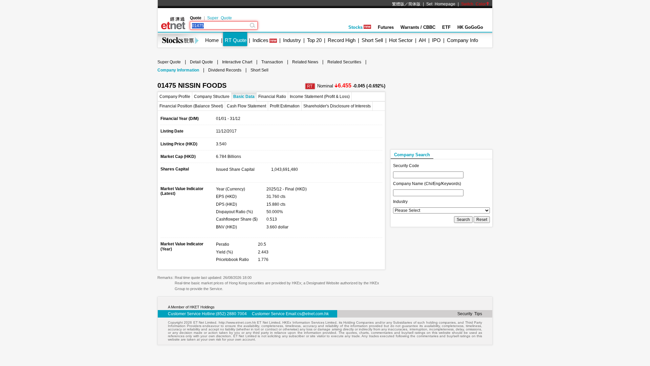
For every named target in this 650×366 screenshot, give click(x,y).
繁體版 (398, 4)
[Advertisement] (441, 105)
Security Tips (469, 313)
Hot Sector (401, 40)
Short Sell (372, 40)
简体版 (414, 4)
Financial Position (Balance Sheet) (191, 106)
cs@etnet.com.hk (313, 313)
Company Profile (174, 96)
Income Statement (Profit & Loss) (320, 96)
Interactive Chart (237, 62)
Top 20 (314, 40)
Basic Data (244, 96)
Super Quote (219, 18)
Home (212, 40)
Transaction (272, 62)
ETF (446, 27)
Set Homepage (440, 4)
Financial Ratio (272, 96)
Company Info (462, 40)
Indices (260, 40)
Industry (292, 40)
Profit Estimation (285, 106)
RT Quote (235, 40)
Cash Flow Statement (246, 106)
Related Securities (344, 62)
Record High (341, 40)
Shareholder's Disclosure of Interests (337, 106)
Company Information (178, 70)
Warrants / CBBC (417, 27)
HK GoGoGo (470, 27)
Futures (386, 27)
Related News (305, 62)
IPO (436, 40)
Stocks (355, 27)
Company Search (412, 154)
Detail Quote (201, 62)
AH (422, 40)
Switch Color (473, 4)
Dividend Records (224, 70)
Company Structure (212, 96)
